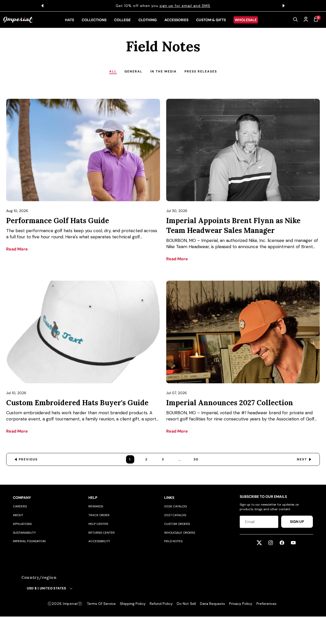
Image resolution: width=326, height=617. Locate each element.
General (133, 71)
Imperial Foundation (29, 541)
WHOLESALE (246, 20)
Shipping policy (133, 603)
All (113, 71)
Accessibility (99, 541)
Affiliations (22, 524)
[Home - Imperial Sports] (18, 20)
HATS (69, 20)
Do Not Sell (186, 603)
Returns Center (101, 533)
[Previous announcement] (42, 6)
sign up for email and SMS (185, 5)
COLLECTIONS (94, 20)
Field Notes (173, 541)
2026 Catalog (175, 506)
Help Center (98, 524)
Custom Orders (177, 524)
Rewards (95, 506)
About (18, 515)
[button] (295, 20)
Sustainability (24, 533)
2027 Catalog (175, 515)
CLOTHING (147, 20)
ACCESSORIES (176, 20)
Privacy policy (240, 603)
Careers (20, 506)
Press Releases (201, 71)
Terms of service (101, 603)
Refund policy (161, 603)
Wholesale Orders (179, 533)
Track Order (99, 515)
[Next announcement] (283, 6)
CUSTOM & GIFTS (211, 20)
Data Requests (212, 603)
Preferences (266, 603)
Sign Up (297, 521)
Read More (17, 249)
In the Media (163, 71)
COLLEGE (122, 20)
